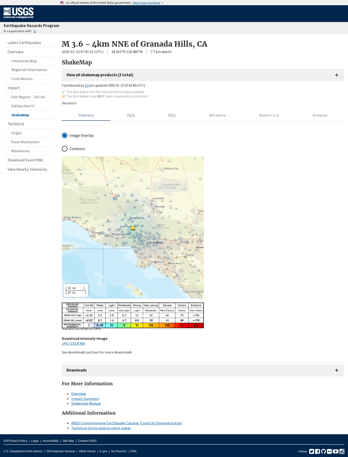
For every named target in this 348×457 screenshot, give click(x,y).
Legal (35, 441)
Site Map (68, 441)
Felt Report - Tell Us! (28, 96)
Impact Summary (85, 398)
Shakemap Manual (86, 403)
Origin (16, 132)
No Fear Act (118, 451)
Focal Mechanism (25, 141)
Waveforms (20, 150)
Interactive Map (24, 60)
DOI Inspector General (60, 451)
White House (87, 451)
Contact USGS (87, 441)
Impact (14, 87)
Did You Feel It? (23, 105)
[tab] (86, 115)
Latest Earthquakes (24, 42)
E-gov (103, 451)
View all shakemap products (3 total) (100, 74)
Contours (77, 148)
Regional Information (29, 69)
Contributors (22, 78)
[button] (133, 228)
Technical (16, 123)
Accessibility (50, 441)
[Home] (19, 19)
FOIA (133, 451)
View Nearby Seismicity (27, 169)
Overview (15, 51)
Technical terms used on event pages (101, 428)
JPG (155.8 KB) (73, 343)
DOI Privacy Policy (15, 441)
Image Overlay (81, 135)
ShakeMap (20, 114)
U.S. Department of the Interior (23, 451)
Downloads (77, 370)
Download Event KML (26, 160)
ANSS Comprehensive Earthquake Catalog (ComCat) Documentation (126, 423)
